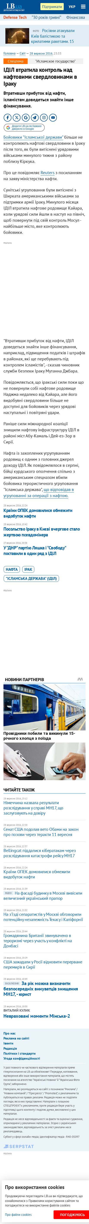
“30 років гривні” (46, 17)
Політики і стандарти (19, 1053)
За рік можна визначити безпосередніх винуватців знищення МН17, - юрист (40, 988)
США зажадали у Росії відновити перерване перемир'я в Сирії (42, 964)
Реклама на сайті (16, 1038)
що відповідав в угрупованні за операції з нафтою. (38, 492)
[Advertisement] (44, 290)
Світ (22, 53)
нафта (12, 569)
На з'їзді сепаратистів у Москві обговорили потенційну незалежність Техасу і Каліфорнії (43, 916)
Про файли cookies (18, 1215)
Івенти (8, 1043)
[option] (44, 36)
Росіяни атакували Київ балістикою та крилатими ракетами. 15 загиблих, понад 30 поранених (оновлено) (53, 41)
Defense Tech (15, 17)
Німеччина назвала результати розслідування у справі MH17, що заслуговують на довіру (33, 808)
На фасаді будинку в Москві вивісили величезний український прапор (42, 895)
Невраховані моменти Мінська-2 (36, 1016)
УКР (72, 6)
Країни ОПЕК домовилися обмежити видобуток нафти (37, 513)
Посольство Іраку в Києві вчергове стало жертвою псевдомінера (41, 531)
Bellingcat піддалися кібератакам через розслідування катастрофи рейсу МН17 (39, 853)
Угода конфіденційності (21, 1058)
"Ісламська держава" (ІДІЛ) (31, 578)
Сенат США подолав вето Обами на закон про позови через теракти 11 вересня (40, 831)
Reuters (47, 172)
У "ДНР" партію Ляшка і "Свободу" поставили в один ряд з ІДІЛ (34, 550)
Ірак (28, 569)
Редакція (10, 1048)
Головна (9, 53)
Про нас (9, 1033)
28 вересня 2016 (41, 53)
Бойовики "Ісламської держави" (33, 137)
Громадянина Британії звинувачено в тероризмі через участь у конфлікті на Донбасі (37, 941)
